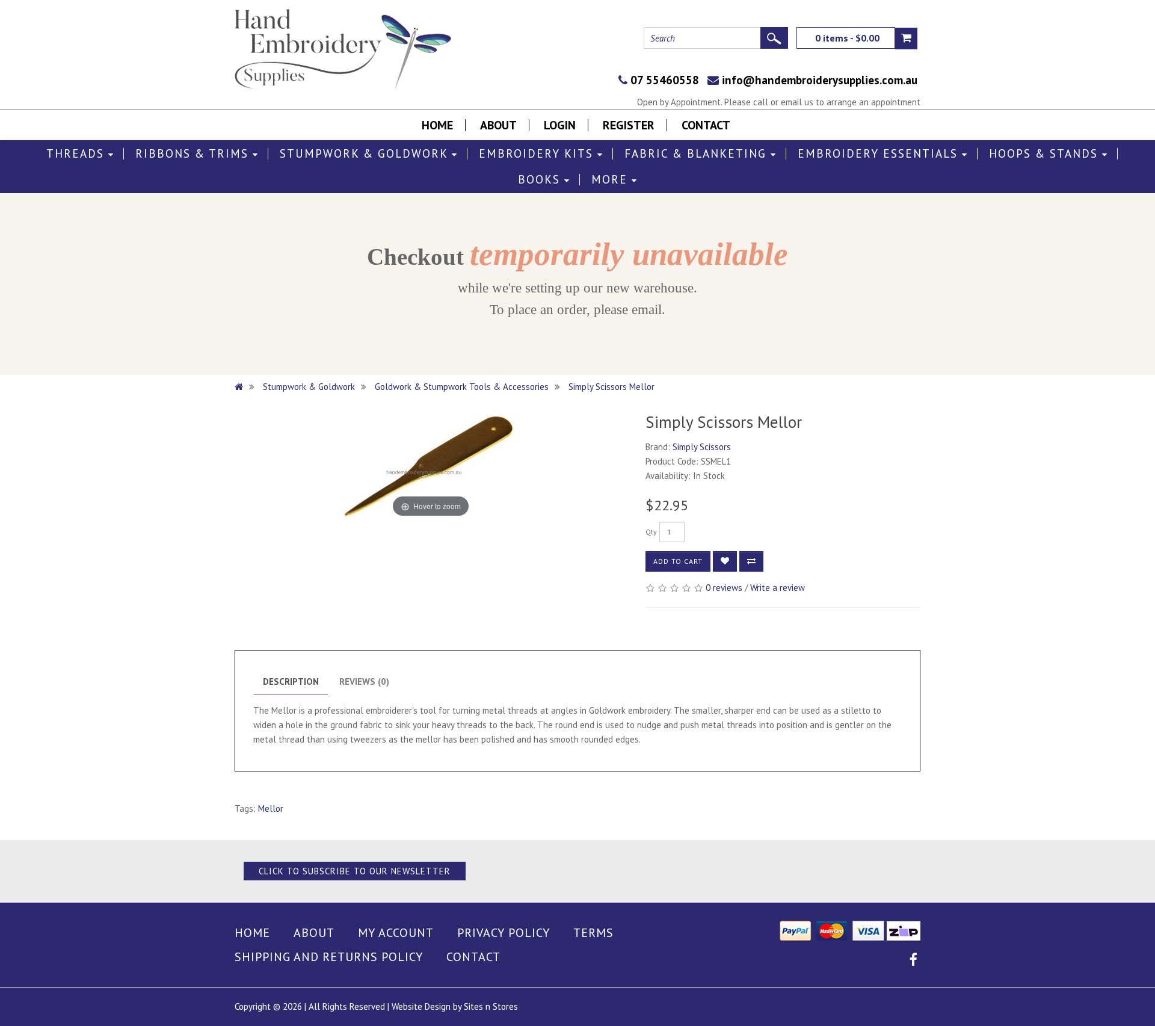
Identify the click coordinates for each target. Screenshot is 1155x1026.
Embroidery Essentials (880, 153)
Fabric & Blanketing (697, 153)
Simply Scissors (702, 447)
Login (560, 125)
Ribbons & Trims (194, 153)
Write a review (777, 587)
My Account (396, 933)
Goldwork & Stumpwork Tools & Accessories (462, 386)
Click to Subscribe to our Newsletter (355, 871)
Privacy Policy (503, 933)
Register (628, 125)
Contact (706, 125)
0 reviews (724, 587)
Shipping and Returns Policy (329, 957)
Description (291, 681)
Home (437, 125)
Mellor (270, 808)
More (611, 179)
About (498, 125)
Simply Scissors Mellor (611, 386)
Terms (593, 933)
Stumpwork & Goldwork (366, 153)
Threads (77, 153)
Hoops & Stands (1045, 153)
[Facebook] (913, 961)
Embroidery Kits (538, 153)
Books (541, 179)
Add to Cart (678, 561)
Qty (651, 531)
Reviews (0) (364, 681)
